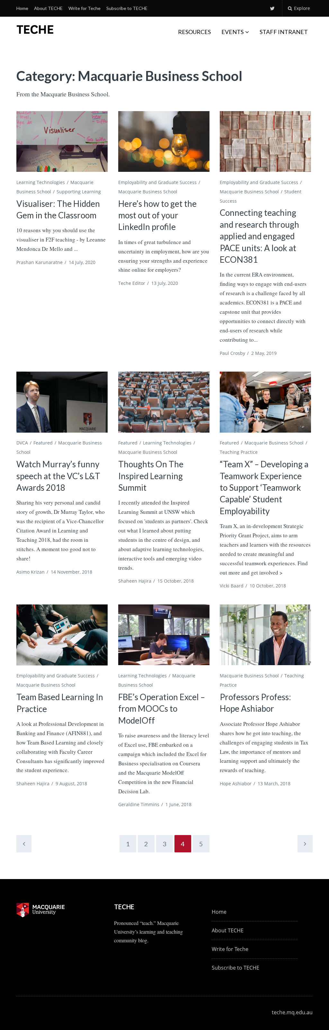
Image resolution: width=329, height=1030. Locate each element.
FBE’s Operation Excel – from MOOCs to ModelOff (161, 709)
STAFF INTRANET (284, 31)
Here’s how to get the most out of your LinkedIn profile (157, 215)
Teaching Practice (239, 452)
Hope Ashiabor (236, 783)
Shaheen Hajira (134, 581)
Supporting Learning (79, 192)
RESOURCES (194, 31)
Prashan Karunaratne (39, 262)
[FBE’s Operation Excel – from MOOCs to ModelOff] (163, 634)
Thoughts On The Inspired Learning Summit (150, 476)
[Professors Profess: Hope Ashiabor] (265, 634)
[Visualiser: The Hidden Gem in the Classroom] (62, 141)
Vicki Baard (232, 586)
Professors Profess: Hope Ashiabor (255, 703)
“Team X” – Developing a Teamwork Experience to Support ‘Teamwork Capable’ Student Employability (264, 487)
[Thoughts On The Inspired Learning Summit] (163, 402)
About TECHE (48, 8)
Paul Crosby (232, 353)
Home (22, 8)
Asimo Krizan (30, 572)
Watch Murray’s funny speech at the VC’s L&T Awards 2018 (58, 476)
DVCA (22, 443)
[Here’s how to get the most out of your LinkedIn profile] (163, 141)
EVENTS (232, 31)
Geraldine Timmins (138, 804)
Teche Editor (131, 283)
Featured (43, 443)
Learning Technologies (40, 182)
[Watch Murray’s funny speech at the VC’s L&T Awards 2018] (62, 402)
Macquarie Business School (147, 192)
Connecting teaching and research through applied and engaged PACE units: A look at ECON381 (259, 236)
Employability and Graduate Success (157, 182)
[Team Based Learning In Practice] (62, 634)
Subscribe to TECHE (126, 8)
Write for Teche (84, 8)
